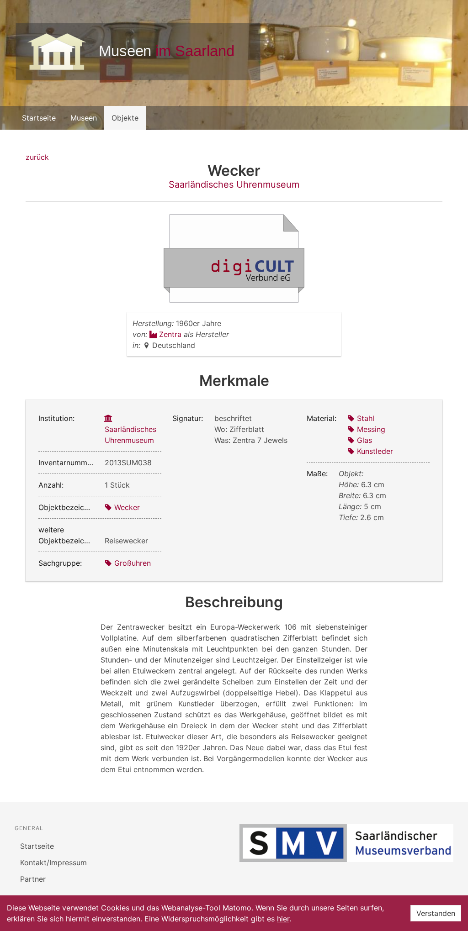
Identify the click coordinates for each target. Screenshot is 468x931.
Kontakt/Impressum (53, 862)
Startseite (39, 117)
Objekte (125, 117)
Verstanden (435, 913)
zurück (37, 157)
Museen (83, 117)
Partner (33, 879)
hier (283, 918)
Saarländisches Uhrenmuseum (234, 184)
